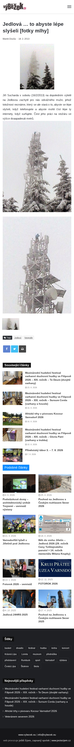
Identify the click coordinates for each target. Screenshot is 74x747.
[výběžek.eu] (15, 7)
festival (31, 648)
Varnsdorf (49, 660)
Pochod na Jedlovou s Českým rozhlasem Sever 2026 (53, 502)
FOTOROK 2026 (48, 583)
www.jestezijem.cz (61, 740)
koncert (65, 648)
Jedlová (17, 338)
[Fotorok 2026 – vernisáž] (19, 568)
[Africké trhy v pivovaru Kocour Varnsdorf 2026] (12, 418)
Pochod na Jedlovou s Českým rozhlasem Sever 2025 (53, 618)
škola (36, 666)
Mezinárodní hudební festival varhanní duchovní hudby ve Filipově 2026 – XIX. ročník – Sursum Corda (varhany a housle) (38, 702)
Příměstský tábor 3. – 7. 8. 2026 (44, 450)
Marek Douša (9, 39)
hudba (43, 648)
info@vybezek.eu (47, 734)
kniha (54, 648)
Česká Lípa (10, 666)
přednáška (51, 654)
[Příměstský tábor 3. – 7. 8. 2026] (12, 455)
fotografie (29, 338)
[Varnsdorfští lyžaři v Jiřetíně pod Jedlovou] (19, 524)
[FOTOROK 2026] (54, 568)
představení (10, 660)
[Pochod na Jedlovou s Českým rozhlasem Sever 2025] (54, 599)
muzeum (37, 654)
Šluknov (25, 666)
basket (8, 648)
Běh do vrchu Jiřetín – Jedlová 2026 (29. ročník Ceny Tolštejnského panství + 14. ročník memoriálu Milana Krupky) (54, 547)
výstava (63, 660)
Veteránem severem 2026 (19, 716)
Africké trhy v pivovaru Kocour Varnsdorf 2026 (31, 711)
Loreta (25, 654)
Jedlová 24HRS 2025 (15, 614)
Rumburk (25, 660)
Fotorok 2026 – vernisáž (17, 584)
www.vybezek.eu (27, 734)
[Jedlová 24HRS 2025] (19, 599)
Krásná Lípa (11, 654)
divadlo (19, 648)
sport (37, 660)
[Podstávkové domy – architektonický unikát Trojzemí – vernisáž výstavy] (19, 483)
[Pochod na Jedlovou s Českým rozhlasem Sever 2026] (54, 483)
